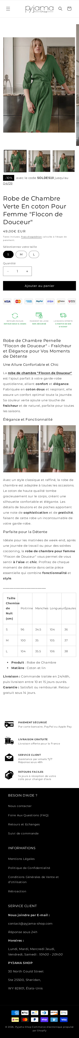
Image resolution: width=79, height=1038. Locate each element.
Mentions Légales (21, 859)
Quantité (9, 263)
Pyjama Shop (23, 1026)
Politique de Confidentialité (29, 868)
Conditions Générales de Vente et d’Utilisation (33, 879)
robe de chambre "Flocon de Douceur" (40, 373)
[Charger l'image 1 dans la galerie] (15, 161)
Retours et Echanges (24, 824)
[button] (8, 8)
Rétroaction (17, 891)
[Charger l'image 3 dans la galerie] (63, 161)
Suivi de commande (23, 833)
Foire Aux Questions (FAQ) (28, 815)
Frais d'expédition (31, 236)
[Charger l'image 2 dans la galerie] (39, 161)
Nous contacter (20, 806)
